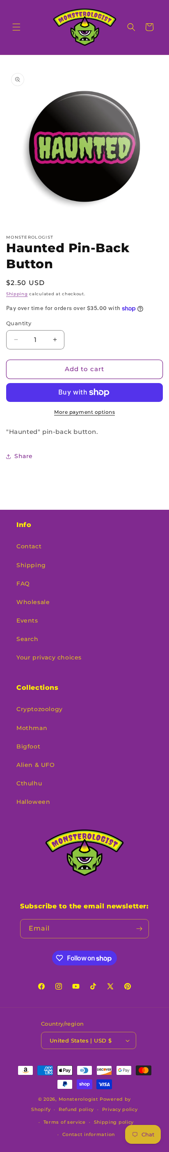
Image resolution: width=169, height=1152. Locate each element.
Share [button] (23, 456)
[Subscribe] (139, 928)
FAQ (23, 583)
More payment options (84, 412)
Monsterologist (78, 1099)
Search (27, 639)
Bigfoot (28, 746)
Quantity (18, 323)
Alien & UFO (35, 765)
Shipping (17, 294)
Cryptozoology (39, 709)
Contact (28, 546)
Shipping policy (114, 1122)
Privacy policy (120, 1109)
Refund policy (76, 1109)
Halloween (33, 801)
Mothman (31, 728)
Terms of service (64, 1122)
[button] (16, 27)
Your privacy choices (49, 657)
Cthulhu (29, 783)
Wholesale (33, 602)
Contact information (88, 1134)
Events (27, 620)
